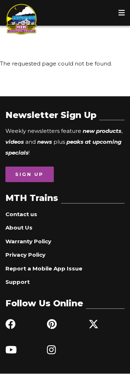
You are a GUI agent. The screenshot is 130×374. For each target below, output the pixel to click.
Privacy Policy (25, 254)
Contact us (21, 214)
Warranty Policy (28, 241)
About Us (18, 227)
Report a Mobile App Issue (43, 268)
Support (17, 281)
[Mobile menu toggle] (121, 12)
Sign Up (29, 174)
